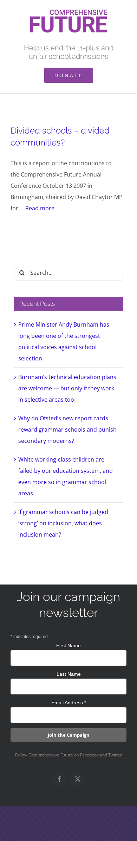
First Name (68, 645)
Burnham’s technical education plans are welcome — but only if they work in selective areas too (67, 388)
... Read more (37, 208)
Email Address (68, 702)
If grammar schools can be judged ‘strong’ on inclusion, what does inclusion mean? (63, 523)
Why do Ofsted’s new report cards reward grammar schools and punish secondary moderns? (67, 429)
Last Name (69, 674)
